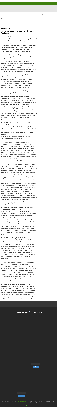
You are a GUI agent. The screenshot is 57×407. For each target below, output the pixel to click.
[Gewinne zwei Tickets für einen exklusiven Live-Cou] (35, 336)
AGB (31, 402)
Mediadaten (36, 402)
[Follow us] (53, 3)
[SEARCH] (55, 3)
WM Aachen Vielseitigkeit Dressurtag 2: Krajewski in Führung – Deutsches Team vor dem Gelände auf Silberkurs (46, 15)
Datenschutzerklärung (49, 401)
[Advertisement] (47, 129)
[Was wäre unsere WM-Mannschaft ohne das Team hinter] (21, 336)
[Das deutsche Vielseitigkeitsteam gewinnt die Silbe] (21, 374)
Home (31, 401)
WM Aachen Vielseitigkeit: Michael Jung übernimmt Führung (33, 14)
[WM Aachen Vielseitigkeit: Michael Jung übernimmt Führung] (33, 8)
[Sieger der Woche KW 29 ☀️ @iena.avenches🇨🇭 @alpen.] (35, 359)
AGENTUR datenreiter (21, 401)
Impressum (41, 401)
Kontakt (35, 401)
